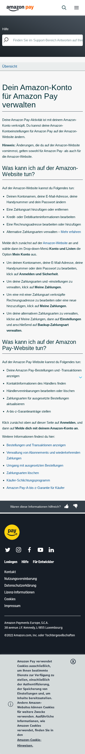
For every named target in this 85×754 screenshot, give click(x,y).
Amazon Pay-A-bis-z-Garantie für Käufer (36, 488)
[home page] (20, 8)
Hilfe (25, 562)
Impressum (12, 606)
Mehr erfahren (71, 232)
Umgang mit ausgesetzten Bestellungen (35, 465)
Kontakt (10, 572)
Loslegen (10, 562)
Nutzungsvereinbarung (20, 578)
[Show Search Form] (64, 8)
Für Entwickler (43, 562)
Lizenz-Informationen (19, 592)
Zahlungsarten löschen (23, 473)
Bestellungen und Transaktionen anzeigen (36, 445)
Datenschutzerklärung (20, 585)
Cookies (9, 599)
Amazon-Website (55, 243)
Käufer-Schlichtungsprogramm (28, 480)
